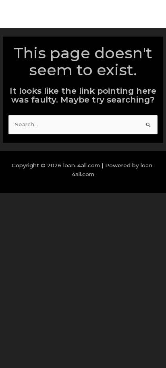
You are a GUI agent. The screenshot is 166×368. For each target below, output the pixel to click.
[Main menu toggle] (149, 14)
